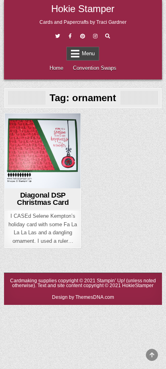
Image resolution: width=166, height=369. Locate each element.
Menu (88, 53)
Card (43, 128)
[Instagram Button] (95, 36)
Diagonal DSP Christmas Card (42, 198)
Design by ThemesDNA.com (83, 297)
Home (56, 68)
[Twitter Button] (57, 36)
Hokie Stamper (82, 8)
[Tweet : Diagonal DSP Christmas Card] (30, 183)
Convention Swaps (94, 68)
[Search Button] (107, 36)
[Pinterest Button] (82, 36)
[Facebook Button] (70, 36)
